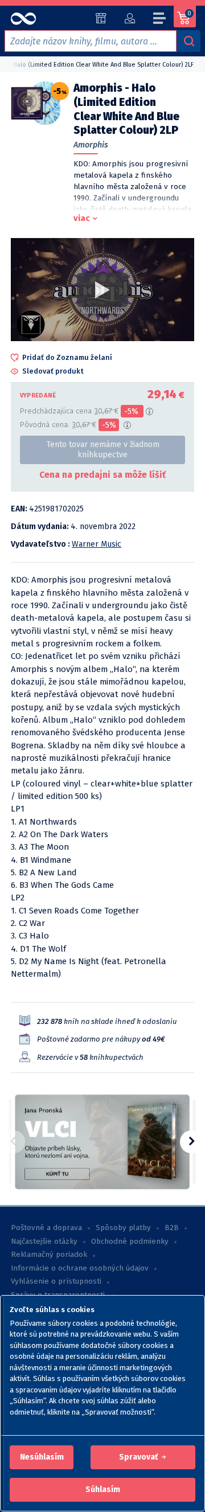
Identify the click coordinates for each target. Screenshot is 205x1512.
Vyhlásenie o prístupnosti (56, 1281)
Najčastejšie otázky (44, 1241)
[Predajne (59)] (101, 18)
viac (81, 218)
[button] (42, 1457)
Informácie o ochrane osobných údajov (80, 1268)
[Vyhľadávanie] (188, 41)
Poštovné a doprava (46, 1227)
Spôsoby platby (123, 1227)
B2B (172, 1227)
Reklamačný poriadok (49, 1254)
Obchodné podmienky (130, 1241)
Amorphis (90, 145)
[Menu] (160, 20)
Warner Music (96, 544)
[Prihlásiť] (129, 18)
